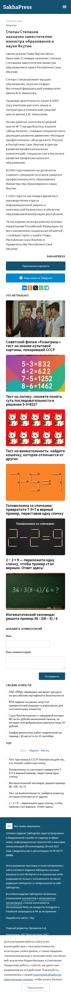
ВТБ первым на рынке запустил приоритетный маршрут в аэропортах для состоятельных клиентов (36, 705)
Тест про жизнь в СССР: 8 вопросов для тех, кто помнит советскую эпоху (36, 761)
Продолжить (35, 987)
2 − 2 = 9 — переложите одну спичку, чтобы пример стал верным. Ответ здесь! (30, 564)
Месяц (45, 750)
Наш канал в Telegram (38, 278)
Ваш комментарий (18, 652)
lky (31, 918)
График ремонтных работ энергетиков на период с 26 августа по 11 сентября (35, 734)
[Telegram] (46, 287)
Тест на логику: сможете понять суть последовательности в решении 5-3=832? (34, 400)
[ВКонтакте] (24, 287)
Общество (11, 25)
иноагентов (29, 898)
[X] (35, 287)
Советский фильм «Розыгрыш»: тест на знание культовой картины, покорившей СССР (33, 345)
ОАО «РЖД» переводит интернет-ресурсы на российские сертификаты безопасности (36, 693)
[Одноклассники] (30, 287)
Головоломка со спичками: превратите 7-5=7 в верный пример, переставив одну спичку (35, 509)
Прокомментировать (35, 266)
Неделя (33, 750)
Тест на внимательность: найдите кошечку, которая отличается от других (35, 455)
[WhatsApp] (41, 287)
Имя (8, 636)
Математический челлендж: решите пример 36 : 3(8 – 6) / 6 (32, 616)
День (23, 750)
